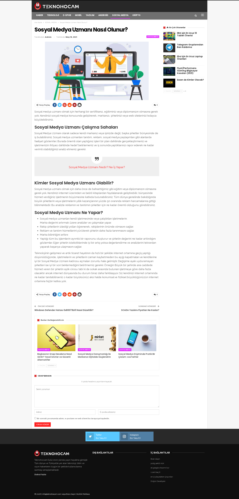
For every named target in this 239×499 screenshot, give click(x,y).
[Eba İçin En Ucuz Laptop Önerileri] (169, 59)
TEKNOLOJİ (53, 15)
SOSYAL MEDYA (120, 15)
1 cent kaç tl (155, 472)
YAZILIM (90, 15)
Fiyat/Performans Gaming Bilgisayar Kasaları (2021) (187, 71)
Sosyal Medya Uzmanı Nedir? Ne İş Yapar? (97, 167)
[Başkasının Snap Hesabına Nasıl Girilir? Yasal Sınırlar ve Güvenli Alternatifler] (56, 337)
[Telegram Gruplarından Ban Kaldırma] (169, 47)
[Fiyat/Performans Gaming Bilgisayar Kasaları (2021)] (169, 71)
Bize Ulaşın (155, 459)
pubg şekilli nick (157, 463)
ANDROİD (103, 15)
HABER (39, 15)
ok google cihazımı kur (160, 468)
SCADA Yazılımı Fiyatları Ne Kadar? (140, 310)
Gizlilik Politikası (83, 494)
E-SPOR (67, 15)
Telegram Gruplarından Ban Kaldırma (190, 46)
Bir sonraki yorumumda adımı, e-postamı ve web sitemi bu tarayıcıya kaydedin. (73, 418)
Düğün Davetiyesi (158, 481)
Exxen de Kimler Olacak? (190, 79)
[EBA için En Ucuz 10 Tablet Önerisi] (169, 36)
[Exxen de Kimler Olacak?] (169, 83)
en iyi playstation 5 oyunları (162, 477)
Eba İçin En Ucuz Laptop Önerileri (190, 57)
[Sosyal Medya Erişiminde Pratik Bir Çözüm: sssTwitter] (137, 337)
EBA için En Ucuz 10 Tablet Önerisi (187, 34)
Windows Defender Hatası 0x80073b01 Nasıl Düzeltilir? (63, 310)
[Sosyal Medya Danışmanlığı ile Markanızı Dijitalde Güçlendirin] (97, 337)
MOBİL (78, 15)
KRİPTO (136, 15)
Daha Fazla (40, 474)
